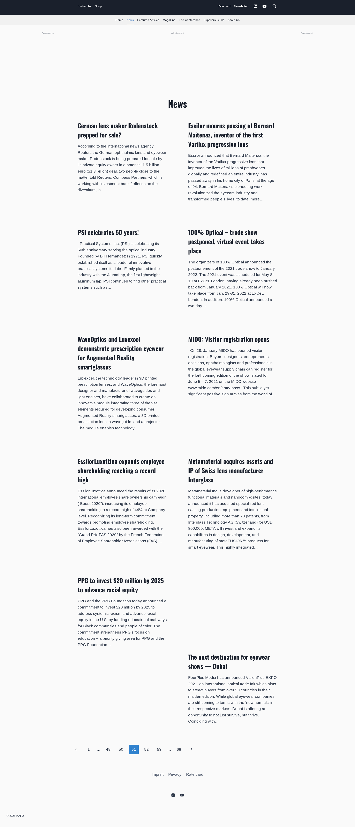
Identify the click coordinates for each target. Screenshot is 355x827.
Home (119, 20)
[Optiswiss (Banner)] (177, 62)
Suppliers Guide (214, 20)
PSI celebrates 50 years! (108, 232)
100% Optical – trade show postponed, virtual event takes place (226, 241)
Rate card (224, 6)
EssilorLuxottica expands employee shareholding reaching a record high (121, 470)
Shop (98, 6)
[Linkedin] (255, 6)
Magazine (169, 20)
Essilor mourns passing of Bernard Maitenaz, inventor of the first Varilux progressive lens (231, 135)
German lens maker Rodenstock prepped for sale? (118, 130)
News (130, 20)
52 (146, 749)
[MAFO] (178, 6)
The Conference (189, 20)
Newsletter (241, 6)
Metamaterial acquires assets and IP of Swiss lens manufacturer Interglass (230, 470)
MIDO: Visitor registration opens (228, 339)
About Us (234, 20)
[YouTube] (264, 6)
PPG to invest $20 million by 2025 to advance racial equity (121, 585)
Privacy (174, 774)
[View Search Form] (274, 6)
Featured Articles (148, 20)
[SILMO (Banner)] (306, 96)
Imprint (158, 774)
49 (108, 749)
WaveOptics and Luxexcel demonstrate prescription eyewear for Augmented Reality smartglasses (121, 352)
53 (159, 749)
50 (121, 749)
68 (179, 749)
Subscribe (84, 6)
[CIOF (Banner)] (48, 96)
